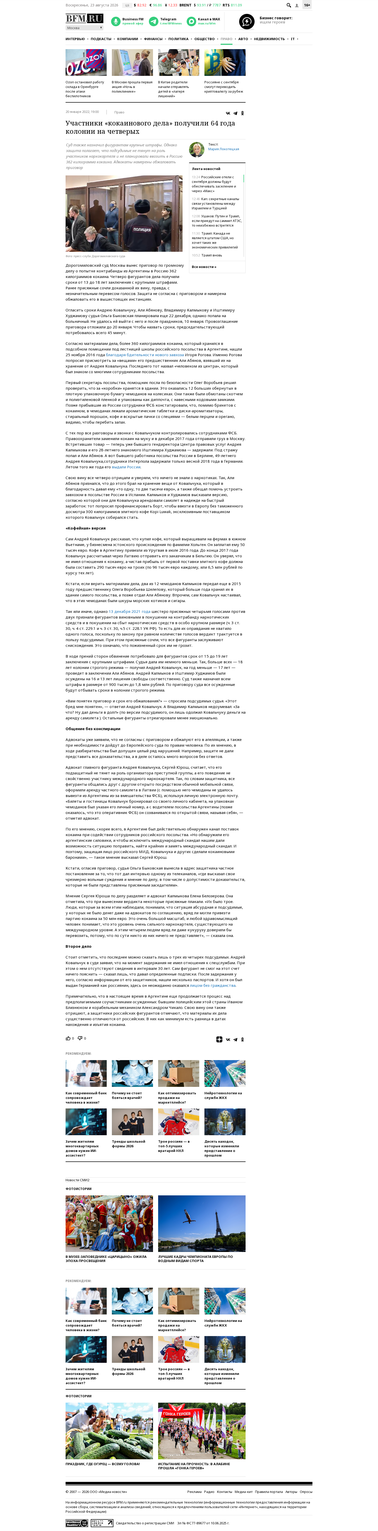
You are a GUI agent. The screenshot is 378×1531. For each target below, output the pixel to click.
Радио (209, 1491)
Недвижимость (269, 39)
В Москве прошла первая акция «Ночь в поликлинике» (132, 87)
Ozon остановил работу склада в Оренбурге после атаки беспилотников (85, 89)
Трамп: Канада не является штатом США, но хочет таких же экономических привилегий (215, 240)
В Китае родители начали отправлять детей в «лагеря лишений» (173, 89)
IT (293, 39)
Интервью (75, 39)
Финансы (153, 39)
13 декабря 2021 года (129, 611)
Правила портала (269, 1491)
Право (226, 39)
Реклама (194, 1491)
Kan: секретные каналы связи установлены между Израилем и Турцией (215, 203)
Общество (204, 39)
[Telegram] (235, 113)
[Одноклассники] (242, 113)
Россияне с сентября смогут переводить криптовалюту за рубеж (223, 87)
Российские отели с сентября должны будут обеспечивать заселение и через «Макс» (214, 184)
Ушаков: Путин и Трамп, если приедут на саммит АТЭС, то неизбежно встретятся (217, 221)
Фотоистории (79, 1189)
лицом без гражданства (213, 985)
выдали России (126, 466)
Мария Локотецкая (223, 149)
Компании (127, 39)
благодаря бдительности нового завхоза (145, 354)
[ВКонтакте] (228, 113)
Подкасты (101, 39)
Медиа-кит (244, 1491)
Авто (243, 39)
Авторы (291, 1491)
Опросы (306, 1491)
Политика (178, 39)
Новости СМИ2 (77, 1180)
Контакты (224, 1491)
